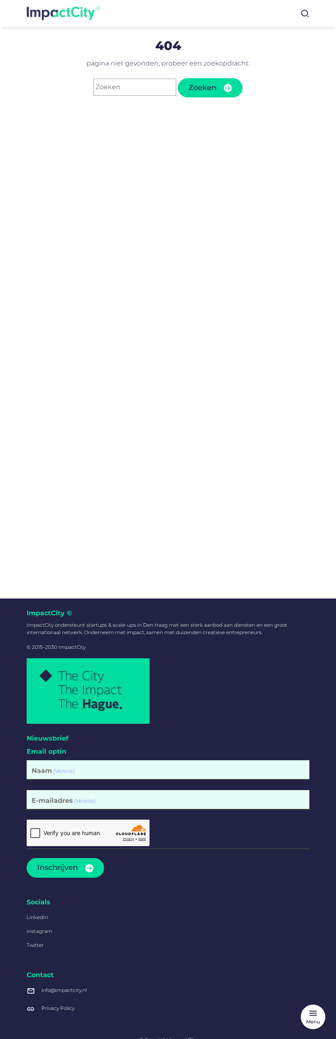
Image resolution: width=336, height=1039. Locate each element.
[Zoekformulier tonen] (305, 13)
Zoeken (202, 87)
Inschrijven (57, 867)
